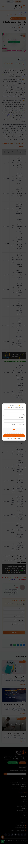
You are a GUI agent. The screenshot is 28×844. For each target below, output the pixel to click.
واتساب (8, 407)
